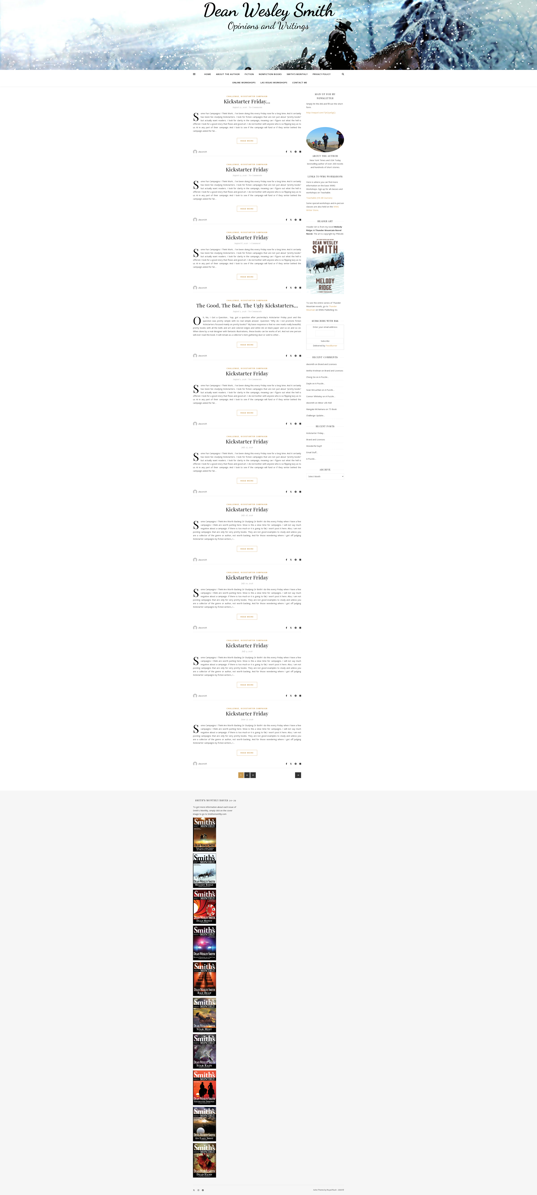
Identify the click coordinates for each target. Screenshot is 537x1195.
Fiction (249, 74)
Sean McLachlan (313, 389)
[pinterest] (203, 1190)
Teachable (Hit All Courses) (319, 197)
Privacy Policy (322, 74)
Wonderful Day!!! (314, 446)
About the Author (228, 74)
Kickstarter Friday (247, 169)
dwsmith (202, 151)
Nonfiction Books (270, 74)
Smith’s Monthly (297, 74)
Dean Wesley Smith (268, 9)
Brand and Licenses (327, 364)
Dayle (309, 383)
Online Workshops (243, 82)
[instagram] (199, 1190)
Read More (247, 141)
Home (207, 74)
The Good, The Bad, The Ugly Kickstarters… (247, 305)
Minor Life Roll (325, 402)
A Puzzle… (324, 377)
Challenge (233, 96)
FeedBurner (331, 345)
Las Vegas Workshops (274, 82)
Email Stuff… (312, 452)
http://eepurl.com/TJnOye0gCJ (320, 112)
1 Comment (255, 243)
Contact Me (299, 82)
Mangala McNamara (315, 409)
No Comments (255, 107)
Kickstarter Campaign (254, 96)
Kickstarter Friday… (247, 101)
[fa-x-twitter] (194, 1190)
